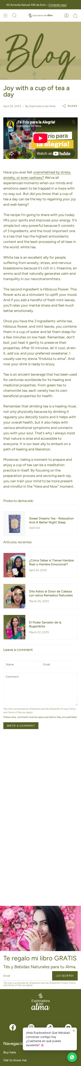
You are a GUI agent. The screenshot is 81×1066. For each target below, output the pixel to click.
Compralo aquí (57, 4)
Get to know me (14, 1060)
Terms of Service (17, 712)
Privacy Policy (68, 708)
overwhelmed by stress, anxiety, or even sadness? (37, 175)
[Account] (66, 15)
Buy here (9, 1052)
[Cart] (75, 15)
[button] (14, 15)
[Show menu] (5, 15)
